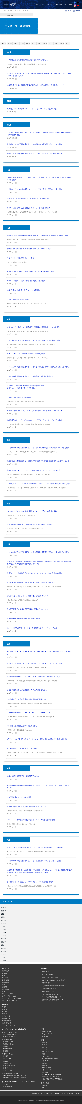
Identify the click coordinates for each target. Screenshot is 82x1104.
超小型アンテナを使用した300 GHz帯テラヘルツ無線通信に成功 (30, 882)
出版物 (44, 1054)
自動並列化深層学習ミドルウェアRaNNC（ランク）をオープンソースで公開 (34, 663)
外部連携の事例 (7, 1048)
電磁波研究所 (45, 971)
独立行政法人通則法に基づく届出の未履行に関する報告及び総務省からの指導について (38, 461)
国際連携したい (7, 1046)
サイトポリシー (59, 1093)
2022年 (3, 920)
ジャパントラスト (8, 1070)
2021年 (3, 923)
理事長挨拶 (5, 971)
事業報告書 (5, 982)
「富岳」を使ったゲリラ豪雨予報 (19, 397)
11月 (9, 43)
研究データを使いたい (9, 1036)
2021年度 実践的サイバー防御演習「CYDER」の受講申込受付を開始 (32, 511)
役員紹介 (4, 973)
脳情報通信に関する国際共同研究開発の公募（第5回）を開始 (29, 249)
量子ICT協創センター (48, 991)
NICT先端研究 (46, 1072)
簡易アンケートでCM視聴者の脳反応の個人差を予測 (26, 354)
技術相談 (5, 1051)
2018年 (3, 932)
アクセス (42, 4)
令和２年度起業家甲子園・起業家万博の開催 (23, 776)
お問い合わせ (50, 4)
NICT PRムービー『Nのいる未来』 (12, 998)
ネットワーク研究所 (47, 974)
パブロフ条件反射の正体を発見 (18, 299)
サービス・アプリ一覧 (8, 1025)
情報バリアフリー (8, 1068)
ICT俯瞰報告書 (7, 1086)
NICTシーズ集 (6, 1016)
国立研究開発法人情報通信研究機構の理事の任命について (27, 609)
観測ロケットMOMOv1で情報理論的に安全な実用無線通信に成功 (30, 271)
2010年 (3, 957)
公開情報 (4, 987)
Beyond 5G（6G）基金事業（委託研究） (15, 1077)
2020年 (3, 926)
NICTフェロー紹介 (7, 993)
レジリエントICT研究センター (50, 994)
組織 (3, 975)
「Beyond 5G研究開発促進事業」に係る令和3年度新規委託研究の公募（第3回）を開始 (38, 367)
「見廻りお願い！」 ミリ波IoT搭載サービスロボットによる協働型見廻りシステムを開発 (38, 483)
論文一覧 (4, 1011)
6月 (39, 43)
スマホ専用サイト (61, 4)
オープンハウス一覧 (47, 1051)
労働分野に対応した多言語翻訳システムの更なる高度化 (27, 690)
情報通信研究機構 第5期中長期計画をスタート (23, 618)
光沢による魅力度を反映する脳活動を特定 (22, 726)
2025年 (3, 911)
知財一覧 (4, 1009)
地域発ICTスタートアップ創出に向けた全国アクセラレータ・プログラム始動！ (35, 420)
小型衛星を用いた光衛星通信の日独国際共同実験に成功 (27, 699)
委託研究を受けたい (9, 1044)
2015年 (3, 942)
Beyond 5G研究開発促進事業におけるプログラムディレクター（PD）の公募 (34, 154)
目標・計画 (5, 980)
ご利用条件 (34, 1093)
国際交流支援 (7, 1063)
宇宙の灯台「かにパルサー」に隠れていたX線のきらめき (27, 596)
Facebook (44, 1063)
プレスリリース (18, 10)
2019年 (3, 929)
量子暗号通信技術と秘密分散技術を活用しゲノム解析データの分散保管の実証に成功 (37, 235)
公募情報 (44, 1085)
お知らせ (44, 1047)
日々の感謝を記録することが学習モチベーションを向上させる (29, 524)
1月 (67, 43)
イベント (44, 1049)
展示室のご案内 (46, 1067)
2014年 (3, 945)
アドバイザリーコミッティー (10, 996)
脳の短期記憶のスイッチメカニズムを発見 (22, 748)
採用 (42, 1029)
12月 (3, 43)
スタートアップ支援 (9, 1065)
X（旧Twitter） (46, 1061)
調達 (43, 1087)
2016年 (3, 939)
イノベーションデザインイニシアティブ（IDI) (18, 1082)
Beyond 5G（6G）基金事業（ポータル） (15, 1075)
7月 (33, 43)
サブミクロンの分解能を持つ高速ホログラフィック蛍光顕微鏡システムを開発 (35, 847)
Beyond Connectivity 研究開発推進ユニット (54, 985)
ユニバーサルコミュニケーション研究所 (53, 980)
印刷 (69, 10)
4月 (50, 43)
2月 (61, 43)
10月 (15, 43)
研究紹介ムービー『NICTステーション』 (53, 1077)
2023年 (3, 917)
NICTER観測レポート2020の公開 (19, 797)
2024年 (3, 914)
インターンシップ (47, 1034)
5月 (45, 43)
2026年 (3, 908)
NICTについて (7, 968)
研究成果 (5, 1004)
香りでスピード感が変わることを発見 (20, 258)
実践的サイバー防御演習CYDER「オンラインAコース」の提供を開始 (32, 109)
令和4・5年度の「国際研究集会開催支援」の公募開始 (26, 281)
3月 (56, 43)
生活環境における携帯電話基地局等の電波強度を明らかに (27, 60)
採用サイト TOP (46, 1031)
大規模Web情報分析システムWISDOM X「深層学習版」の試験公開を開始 (33, 677)
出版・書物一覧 (6, 1023)
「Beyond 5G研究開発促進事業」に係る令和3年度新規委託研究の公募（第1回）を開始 (38, 552)
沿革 (3, 991)
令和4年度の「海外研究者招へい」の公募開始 (23, 290)
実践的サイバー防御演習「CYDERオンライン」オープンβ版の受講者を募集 (34, 573)
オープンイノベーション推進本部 (14, 1029)
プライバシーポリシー (46, 1093)
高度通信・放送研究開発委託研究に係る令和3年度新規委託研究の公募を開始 (34, 144)
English (70, 4)
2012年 (3, 951)
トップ (5, 10)
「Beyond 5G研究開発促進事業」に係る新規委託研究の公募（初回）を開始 (34, 861)
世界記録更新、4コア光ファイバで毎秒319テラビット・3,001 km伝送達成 (33, 470)
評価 (3, 984)
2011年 (3, 954)
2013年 (3, 948)
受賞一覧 (4, 1014)
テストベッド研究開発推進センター (52, 997)
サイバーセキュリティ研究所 (50, 977)
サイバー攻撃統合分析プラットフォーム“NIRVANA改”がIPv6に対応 (31, 582)
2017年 (3, 936)
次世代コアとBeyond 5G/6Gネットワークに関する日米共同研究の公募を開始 (34, 189)
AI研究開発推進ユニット (49, 988)
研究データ (5, 1007)
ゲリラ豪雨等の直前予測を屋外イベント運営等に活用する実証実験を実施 (33, 340)
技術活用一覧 (6, 1018)
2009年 (3, 960)
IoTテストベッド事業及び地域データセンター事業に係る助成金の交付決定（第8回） (37, 739)
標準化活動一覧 (6, 1020)
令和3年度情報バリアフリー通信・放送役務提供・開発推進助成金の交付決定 (34, 411)
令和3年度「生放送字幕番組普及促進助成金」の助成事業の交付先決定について (35, 85)
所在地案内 (5, 989)
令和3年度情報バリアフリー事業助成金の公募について (26, 806)
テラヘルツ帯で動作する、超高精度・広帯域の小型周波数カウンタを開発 (33, 327)
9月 (22, 43)
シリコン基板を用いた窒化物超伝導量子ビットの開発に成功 (28, 208)
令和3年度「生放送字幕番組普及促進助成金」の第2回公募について (31, 198)
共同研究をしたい (8, 1042)
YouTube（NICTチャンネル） (50, 1058)
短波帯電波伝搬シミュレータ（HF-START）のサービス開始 (28, 712)
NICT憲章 (5, 978)
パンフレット (45, 1056)
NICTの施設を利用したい (10, 1034)
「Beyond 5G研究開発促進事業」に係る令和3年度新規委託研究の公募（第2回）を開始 (38, 448)
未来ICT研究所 (46, 983)
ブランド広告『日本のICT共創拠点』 (52, 1079)
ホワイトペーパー (8, 1084)
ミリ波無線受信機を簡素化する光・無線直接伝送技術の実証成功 (30, 376)
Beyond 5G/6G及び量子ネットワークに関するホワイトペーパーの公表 (32, 628)
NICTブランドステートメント (11, 1000)
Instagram (44, 1065)
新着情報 (44, 1042)
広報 (11, 10)
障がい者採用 (45, 1036)
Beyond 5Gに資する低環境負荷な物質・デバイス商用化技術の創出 (31, 820)
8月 (27, 43)
